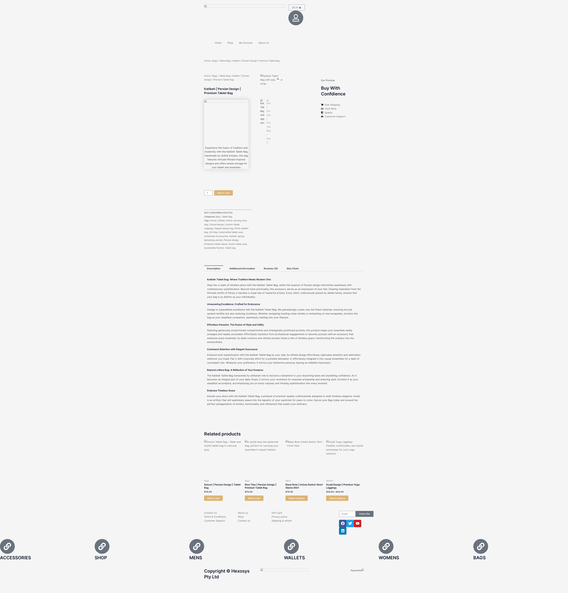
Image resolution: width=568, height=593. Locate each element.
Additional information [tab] (242, 268)
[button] (278, 79)
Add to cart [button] (213, 498)
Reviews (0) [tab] (271, 268)
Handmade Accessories (216, 236)
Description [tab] (213, 268)
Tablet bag (230, 248)
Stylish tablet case (238, 244)
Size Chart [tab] (293, 268)
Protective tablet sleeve (215, 244)
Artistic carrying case (236, 220)
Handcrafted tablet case (231, 232)
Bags (214, 60)
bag (206, 224)
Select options (296, 498)
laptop (241, 236)
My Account (245, 42)
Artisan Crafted (217, 220)
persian (219, 240)
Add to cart (223, 192)
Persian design (231, 240)
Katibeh (233, 236)
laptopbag (209, 240)
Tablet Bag (224, 60)
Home (218, 42)
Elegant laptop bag (223, 228)
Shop (230, 42)
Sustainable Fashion (214, 248)
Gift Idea (213, 232)
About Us (263, 42)
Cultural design (216, 224)
